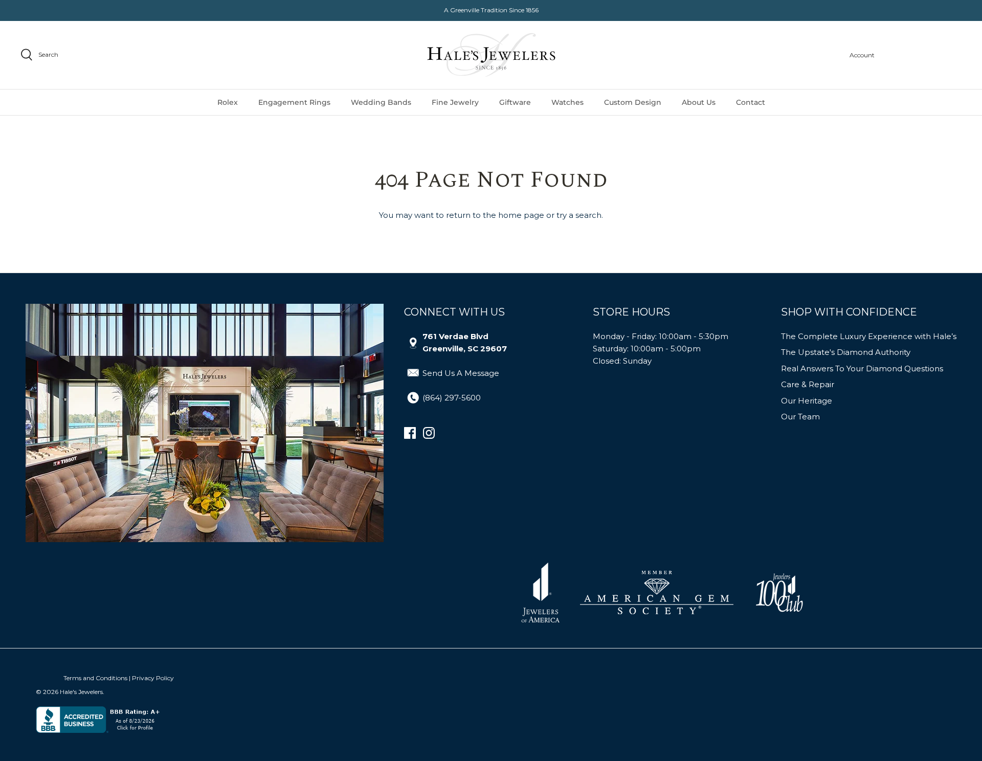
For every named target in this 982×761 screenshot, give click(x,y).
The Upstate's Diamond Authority (845, 352)
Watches (567, 102)
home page (521, 215)
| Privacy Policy (151, 678)
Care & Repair (807, 384)
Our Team (800, 416)
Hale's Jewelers (81, 692)
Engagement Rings (294, 102)
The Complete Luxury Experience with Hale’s (868, 336)
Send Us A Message (460, 373)
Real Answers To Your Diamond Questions (862, 368)
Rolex (227, 102)
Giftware (515, 102)
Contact (750, 102)
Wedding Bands (381, 102)
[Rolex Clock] (923, 55)
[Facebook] (410, 433)
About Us (699, 102)
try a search (578, 215)
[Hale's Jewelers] (491, 55)
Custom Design (632, 102)
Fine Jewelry (455, 102)
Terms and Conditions (95, 678)
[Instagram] (429, 433)
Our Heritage (806, 401)
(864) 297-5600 (451, 397)
